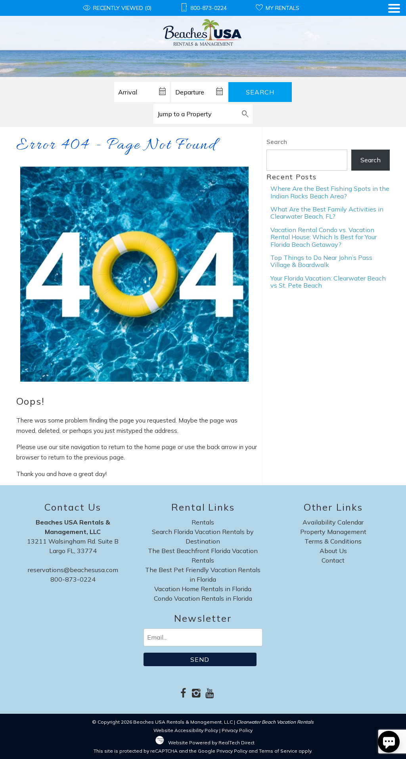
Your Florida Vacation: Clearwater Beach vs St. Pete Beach (328, 281)
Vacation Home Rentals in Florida (202, 589)
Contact (333, 560)
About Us (333, 551)
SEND (199, 659)
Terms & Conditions (333, 541)
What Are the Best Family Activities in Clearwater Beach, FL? (326, 212)
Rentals (203, 522)
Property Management (333, 532)
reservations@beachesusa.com (73, 570)
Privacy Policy (237, 730)
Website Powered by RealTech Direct (211, 743)
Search (260, 92)
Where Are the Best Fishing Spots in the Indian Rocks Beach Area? (329, 192)
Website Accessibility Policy (185, 730)
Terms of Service (278, 751)
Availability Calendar (333, 522)
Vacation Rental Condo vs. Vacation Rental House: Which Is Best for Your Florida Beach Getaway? (323, 237)
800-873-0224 (73, 579)
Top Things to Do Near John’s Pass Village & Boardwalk (321, 261)
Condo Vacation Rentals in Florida (203, 598)
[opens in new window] (183, 693)
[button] (394, 27)
